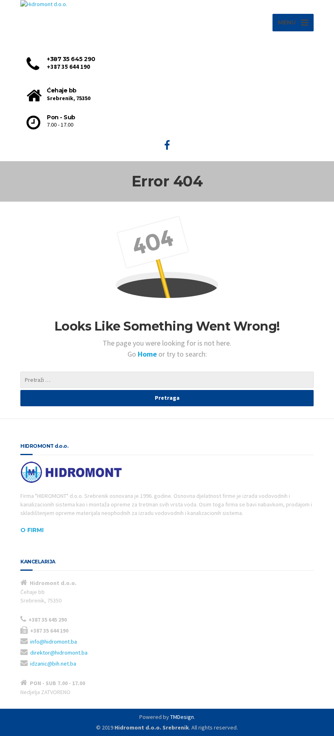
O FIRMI (32, 530)
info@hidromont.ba (53, 641)
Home (148, 354)
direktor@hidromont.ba (59, 652)
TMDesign (182, 717)
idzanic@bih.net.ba (53, 663)
